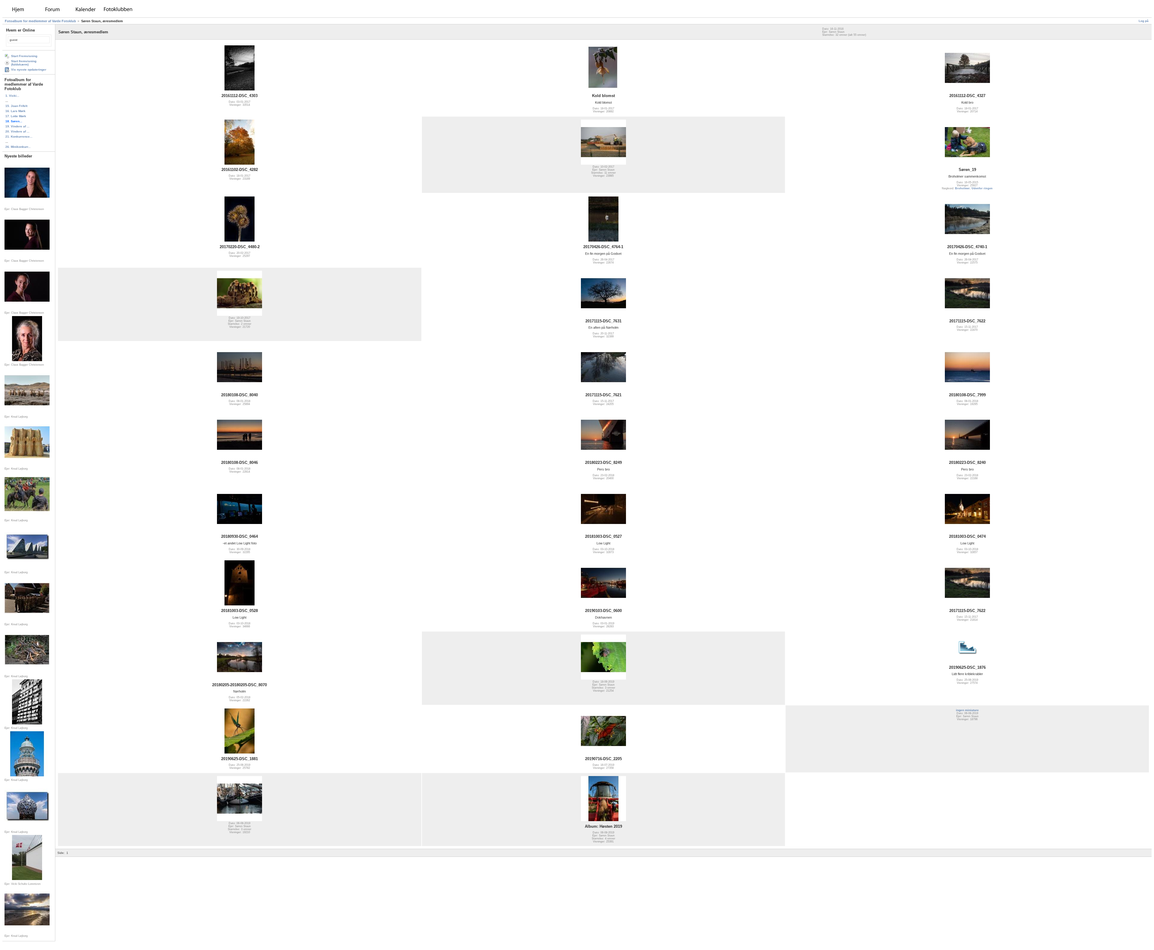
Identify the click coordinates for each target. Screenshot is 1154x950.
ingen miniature (967, 710)
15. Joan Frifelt (16, 106)
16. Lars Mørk (15, 111)
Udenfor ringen (982, 188)
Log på (1144, 21)
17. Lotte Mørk (15, 116)
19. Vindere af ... (17, 126)
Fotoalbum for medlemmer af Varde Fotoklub (40, 21)
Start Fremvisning (24, 56)
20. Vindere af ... (17, 131)
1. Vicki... (12, 95)
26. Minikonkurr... (18, 146)
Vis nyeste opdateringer (28, 69)
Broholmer (962, 188)
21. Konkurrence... (18, 136)
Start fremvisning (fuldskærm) (23, 62)
